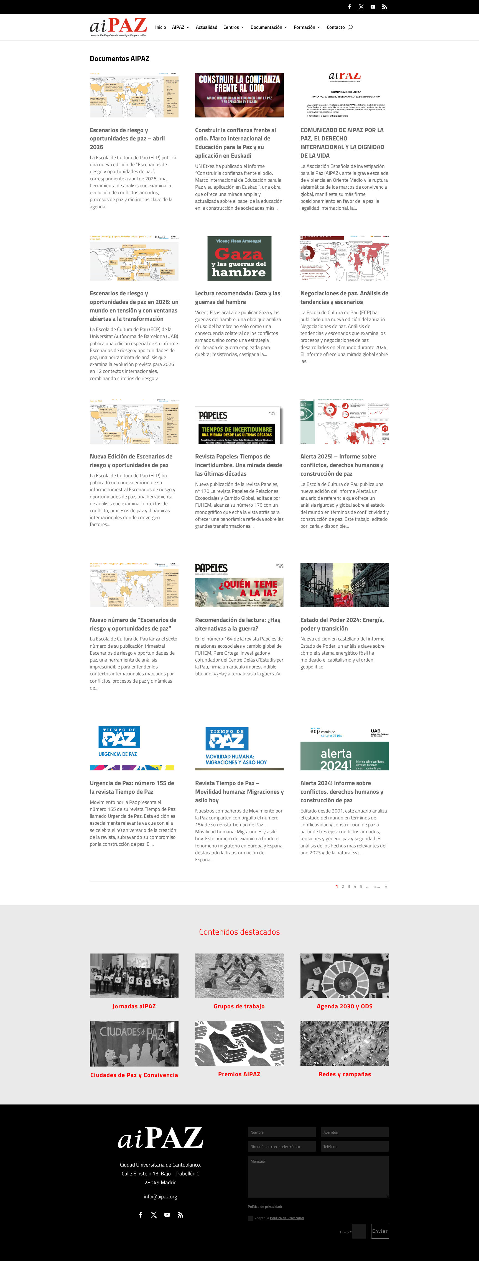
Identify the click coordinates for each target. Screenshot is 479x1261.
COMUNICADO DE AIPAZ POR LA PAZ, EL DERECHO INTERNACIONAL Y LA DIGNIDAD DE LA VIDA (342, 142)
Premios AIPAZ (239, 1074)
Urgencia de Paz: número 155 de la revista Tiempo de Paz (132, 787)
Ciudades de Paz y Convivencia (134, 1075)
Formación (304, 27)
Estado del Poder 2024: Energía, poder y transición (342, 624)
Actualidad (206, 27)
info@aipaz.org (160, 1196)
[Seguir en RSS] (384, 7)
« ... (376, 886)
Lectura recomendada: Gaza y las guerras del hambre (237, 297)
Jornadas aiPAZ (134, 1006)
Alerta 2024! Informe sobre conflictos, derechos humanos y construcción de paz (341, 791)
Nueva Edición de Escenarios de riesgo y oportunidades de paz (131, 461)
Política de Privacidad (287, 1218)
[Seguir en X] (361, 7)
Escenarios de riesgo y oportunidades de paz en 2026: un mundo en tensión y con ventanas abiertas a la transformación (134, 305)
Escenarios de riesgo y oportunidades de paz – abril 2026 (127, 138)
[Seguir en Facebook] (349, 7)
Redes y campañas (345, 1074)
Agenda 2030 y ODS (345, 1006)
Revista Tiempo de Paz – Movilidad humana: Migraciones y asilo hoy (239, 791)
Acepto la (279, 1218)
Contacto (336, 27)
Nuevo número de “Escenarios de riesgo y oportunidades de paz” (133, 624)
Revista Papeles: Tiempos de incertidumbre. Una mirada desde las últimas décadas (238, 465)
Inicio (160, 27)
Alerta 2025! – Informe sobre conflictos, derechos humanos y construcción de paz (341, 465)
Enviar (380, 1231)
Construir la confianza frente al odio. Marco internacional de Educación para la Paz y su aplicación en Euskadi (235, 142)
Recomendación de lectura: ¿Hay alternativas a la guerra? (238, 624)
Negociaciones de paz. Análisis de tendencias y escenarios (344, 297)
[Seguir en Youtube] (373, 7)
